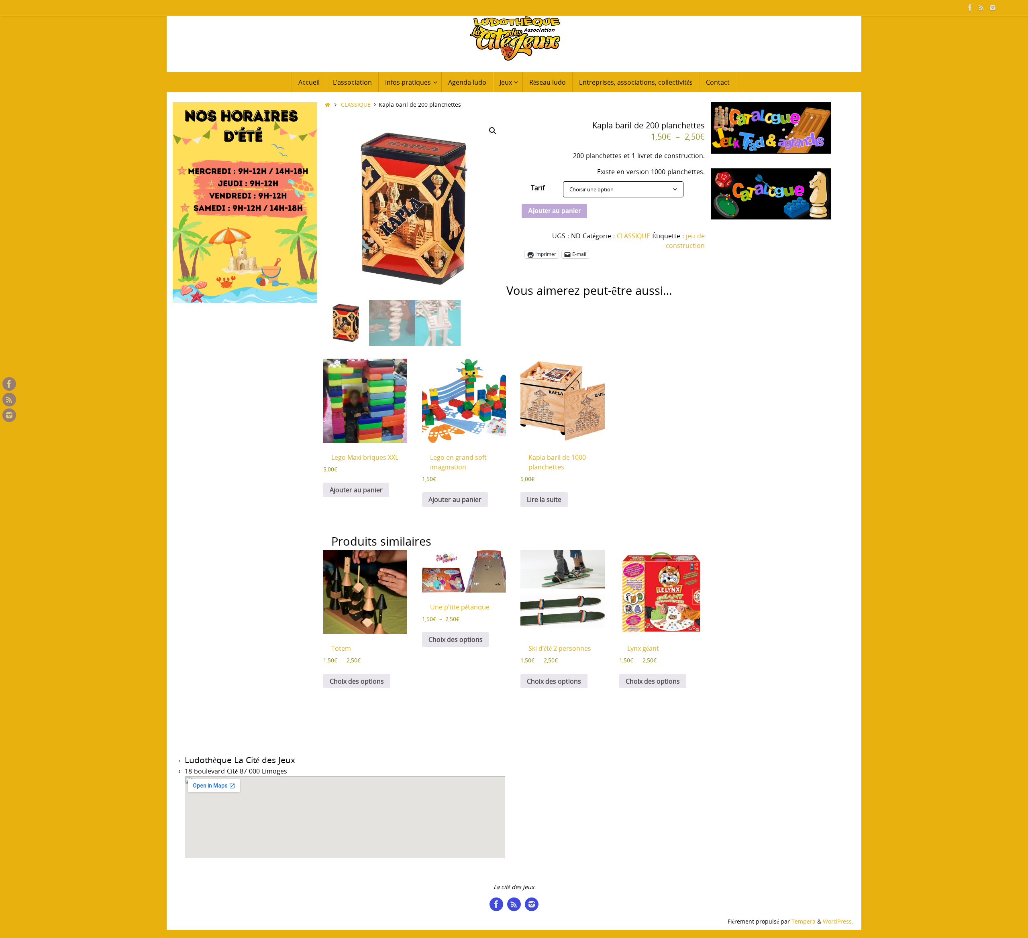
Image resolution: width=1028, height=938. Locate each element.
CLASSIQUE (356, 104)
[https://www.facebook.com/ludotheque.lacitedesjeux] (970, 7)
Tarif (538, 187)
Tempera (803, 921)
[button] (492, 131)
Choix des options (357, 681)
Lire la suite (544, 499)
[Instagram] (992, 7)
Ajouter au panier (554, 210)
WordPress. (838, 921)
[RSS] (981, 7)
